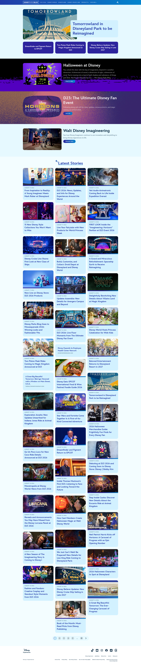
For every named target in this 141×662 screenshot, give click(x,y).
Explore (93, 2)
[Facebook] (106, 650)
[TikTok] (92, 650)
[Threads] (115, 650)
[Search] (117, 2)
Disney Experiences (89, 656)
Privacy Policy (64, 659)
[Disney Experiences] (27, 651)
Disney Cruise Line (74, 2)
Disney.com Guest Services (112, 659)
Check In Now (69, 81)
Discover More (69, 141)
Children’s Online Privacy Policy (98, 659)
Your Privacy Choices (73, 659)
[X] (111, 650)
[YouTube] (97, 650)
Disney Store (103, 656)
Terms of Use (57, 659)
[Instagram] (101, 650)
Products (85, 2)
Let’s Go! (68, 113)
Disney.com (115, 656)
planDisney (97, 656)
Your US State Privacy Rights (84, 659)
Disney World (52, 2)
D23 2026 (43, 2)
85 (81, 638)
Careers (109, 656)
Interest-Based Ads (113, 660)
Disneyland (62, 2)
